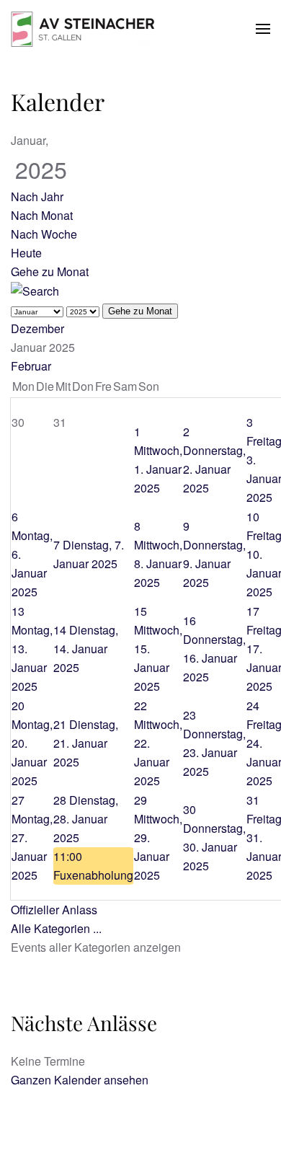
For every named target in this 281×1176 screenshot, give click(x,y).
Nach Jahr (37, 196)
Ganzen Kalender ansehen (79, 1079)
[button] (263, 29)
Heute (26, 252)
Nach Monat (42, 215)
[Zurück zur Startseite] (83, 29)
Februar (31, 366)
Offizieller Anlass (54, 909)
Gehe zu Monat (50, 271)
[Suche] (35, 290)
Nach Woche (44, 234)
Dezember (37, 328)
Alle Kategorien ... (56, 928)
